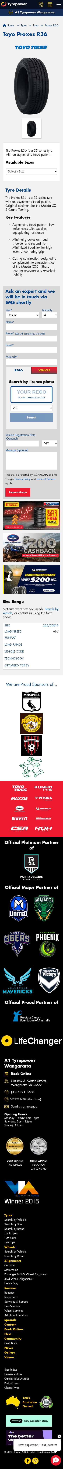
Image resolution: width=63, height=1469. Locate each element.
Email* (9, 345)
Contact (10, 1324)
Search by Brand (14, 1229)
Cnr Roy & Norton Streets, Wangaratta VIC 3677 (29, 1083)
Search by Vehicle (15, 1220)
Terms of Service (46, 479)
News (8, 1348)
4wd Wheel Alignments (18, 1279)
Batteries (9, 1292)
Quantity (47, 310)
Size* (8, 310)
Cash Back (10, 1343)
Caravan (9, 1265)
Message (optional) (16, 450)
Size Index (10, 1369)
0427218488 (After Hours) (25, 1099)
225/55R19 (50, 625)
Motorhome (11, 1270)
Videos (9, 1357)
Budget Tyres (11, 1383)
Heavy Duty (11, 1283)
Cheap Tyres (11, 1388)
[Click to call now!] (41, 4)
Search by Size (13, 1224)
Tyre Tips (9, 1242)
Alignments (12, 1261)
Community (12, 1339)
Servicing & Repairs (16, 1301)
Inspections (10, 1297)
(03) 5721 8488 (22, 1092)
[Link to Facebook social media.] (27, 1461)
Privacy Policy (22, 479)
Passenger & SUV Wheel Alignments (26, 1274)
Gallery (9, 1352)
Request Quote (18, 492)
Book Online (13, 1329)
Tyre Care (10, 1238)
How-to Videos (13, 1374)
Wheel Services (13, 1311)
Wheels (9, 1247)
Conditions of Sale (46, 1452)
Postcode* (11, 357)
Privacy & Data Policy (25, 1452)
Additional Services (15, 1315)
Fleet (7, 1334)
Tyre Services (12, 1306)
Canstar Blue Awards (16, 1379)
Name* (9, 322)
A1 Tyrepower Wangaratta (34, 12)
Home (10, 25)
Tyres (8, 1215)
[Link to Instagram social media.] (35, 1461)
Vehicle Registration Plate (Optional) (20, 436)
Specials (10, 1320)
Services (10, 1288)
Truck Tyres (11, 1233)
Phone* (25, 333)
